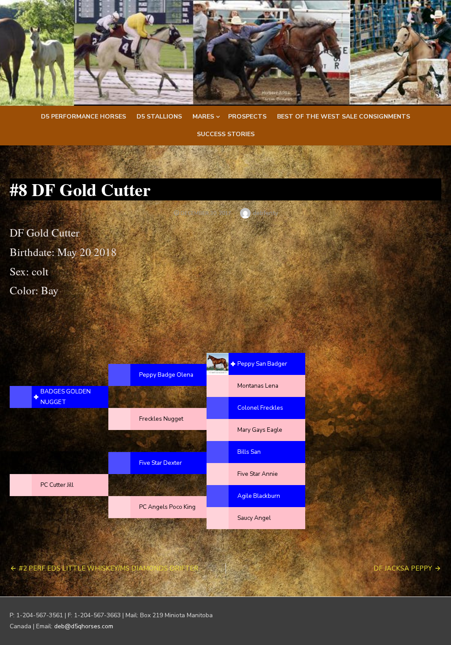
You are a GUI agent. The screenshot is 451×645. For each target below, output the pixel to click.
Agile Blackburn (258, 496)
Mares (203, 116)
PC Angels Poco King (167, 507)
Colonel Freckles (260, 408)
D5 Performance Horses (83, 116)
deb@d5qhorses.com (83, 626)
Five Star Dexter (160, 463)
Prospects (247, 116)
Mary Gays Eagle (259, 430)
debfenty (265, 213)
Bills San (249, 452)
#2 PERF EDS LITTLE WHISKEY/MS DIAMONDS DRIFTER (108, 568)
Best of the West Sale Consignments (343, 116)
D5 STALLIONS (159, 116)
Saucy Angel (254, 518)
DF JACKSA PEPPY (402, 568)
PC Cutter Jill (57, 485)
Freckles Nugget (161, 419)
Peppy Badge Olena (166, 375)
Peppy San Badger (262, 364)
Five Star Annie (257, 474)
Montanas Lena (257, 386)
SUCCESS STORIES (226, 134)
